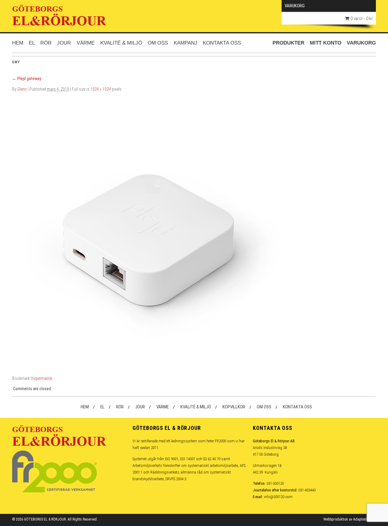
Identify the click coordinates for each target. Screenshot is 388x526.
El (32, 43)
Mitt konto (325, 43)
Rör (46, 43)
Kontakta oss (222, 43)
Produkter (288, 43)
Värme (86, 43)
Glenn (22, 89)
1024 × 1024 (100, 89)
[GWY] (148, 228)
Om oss (158, 43)
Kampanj (185, 43)
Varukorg (361, 43)
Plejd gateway (26, 78)
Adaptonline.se (364, 519)
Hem (17, 43)
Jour (64, 43)
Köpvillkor (233, 407)
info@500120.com (278, 496)
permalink (44, 378)
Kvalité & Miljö (121, 43)
